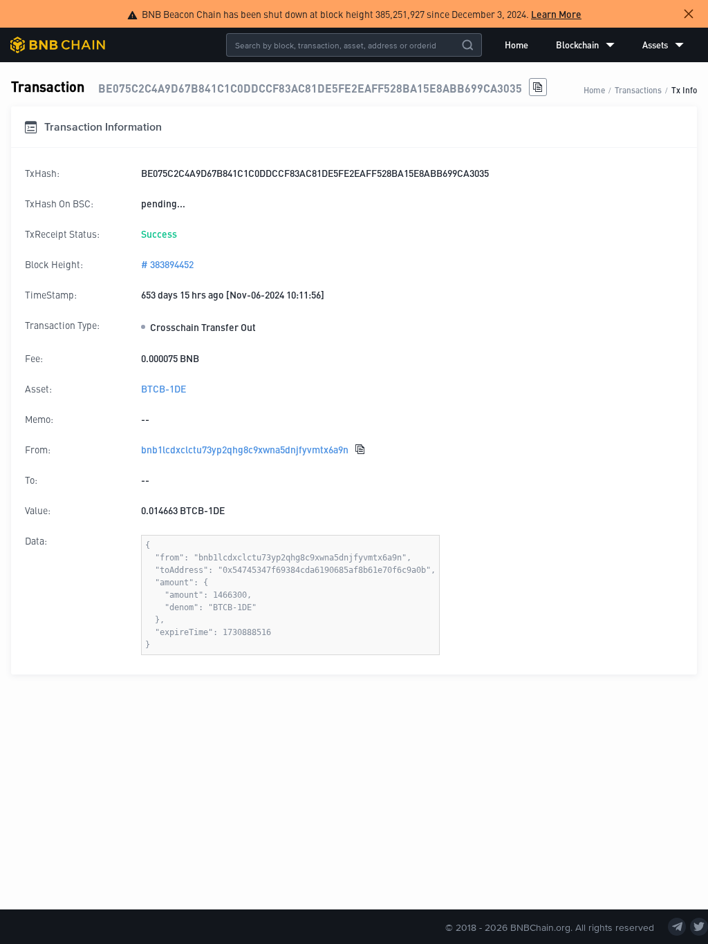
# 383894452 (167, 264)
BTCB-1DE (163, 388)
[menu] (594, 45)
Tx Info (684, 89)
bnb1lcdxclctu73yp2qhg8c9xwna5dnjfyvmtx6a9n (244, 449)
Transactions (638, 89)
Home (516, 44)
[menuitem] (516, 45)
